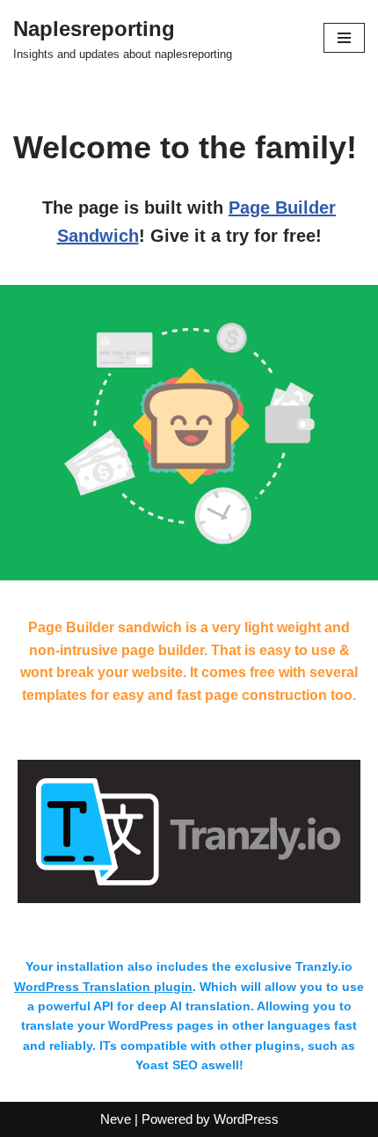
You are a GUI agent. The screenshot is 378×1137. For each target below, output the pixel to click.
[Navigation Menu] (344, 38)
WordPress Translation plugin (103, 987)
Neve (115, 1118)
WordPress (246, 1118)
